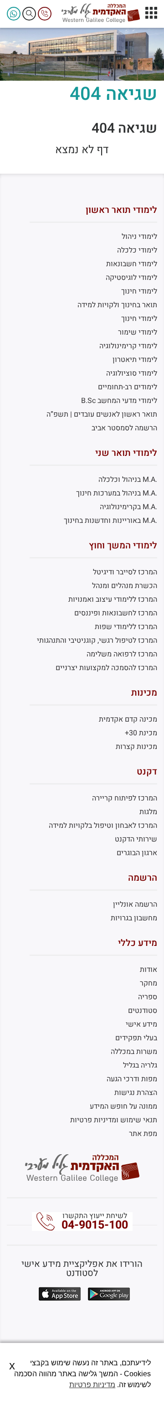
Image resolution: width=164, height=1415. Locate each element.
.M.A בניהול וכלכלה (127, 479)
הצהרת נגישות (135, 1092)
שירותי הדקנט (136, 839)
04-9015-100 (95, 1225)
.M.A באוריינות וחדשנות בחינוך (110, 520)
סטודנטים (142, 1010)
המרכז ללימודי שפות (126, 626)
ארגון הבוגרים (137, 852)
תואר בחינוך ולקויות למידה (117, 305)
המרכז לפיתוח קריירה (124, 798)
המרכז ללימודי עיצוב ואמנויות (112, 599)
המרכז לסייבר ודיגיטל (125, 572)
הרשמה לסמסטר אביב (124, 428)
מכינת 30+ (141, 733)
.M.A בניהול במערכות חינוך (116, 493)
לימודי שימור (137, 332)
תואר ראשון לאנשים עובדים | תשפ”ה (101, 414)
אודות (148, 969)
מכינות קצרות (136, 746)
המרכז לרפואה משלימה (122, 654)
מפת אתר (143, 1133)
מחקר (148, 983)
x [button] (12, 1365)
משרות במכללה (134, 1051)
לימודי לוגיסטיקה (131, 277)
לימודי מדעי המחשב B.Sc (119, 400)
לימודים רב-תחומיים (127, 387)
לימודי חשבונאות (131, 263)
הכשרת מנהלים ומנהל (124, 585)
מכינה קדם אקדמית (128, 719)
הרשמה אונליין (135, 904)
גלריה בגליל (140, 1065)
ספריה (147, 997)
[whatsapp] (13, 14)
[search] (29, 14)
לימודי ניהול (139, 236)
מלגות (148, 811)
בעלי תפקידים (136, 1038)
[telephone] (44, 14)
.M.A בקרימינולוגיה (128, 506)
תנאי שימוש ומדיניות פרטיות (113, 1120)
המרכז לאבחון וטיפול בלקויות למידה (103, 825)
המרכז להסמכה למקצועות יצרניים (106, 667)
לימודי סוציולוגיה (131, 373)
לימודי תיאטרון (135, 359)
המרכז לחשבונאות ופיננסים (115, 613)
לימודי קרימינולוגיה (128, 346)
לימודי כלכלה (137, 250)
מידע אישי (141, 1024)
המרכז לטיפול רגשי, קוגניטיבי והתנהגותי (97, 640)
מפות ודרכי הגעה (132, 1079)
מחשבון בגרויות (134, 918)
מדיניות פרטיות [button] (92, 1385)
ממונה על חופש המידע (123, 1106)
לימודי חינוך (139, 291)
